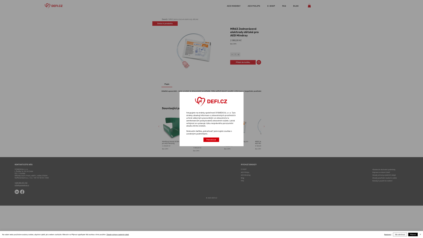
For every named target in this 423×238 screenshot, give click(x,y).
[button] (211, 140)
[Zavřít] (420, 234)
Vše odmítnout (400, 234)
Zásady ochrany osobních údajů (118, 234)
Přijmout (413, 234)
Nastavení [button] (387, 234)
